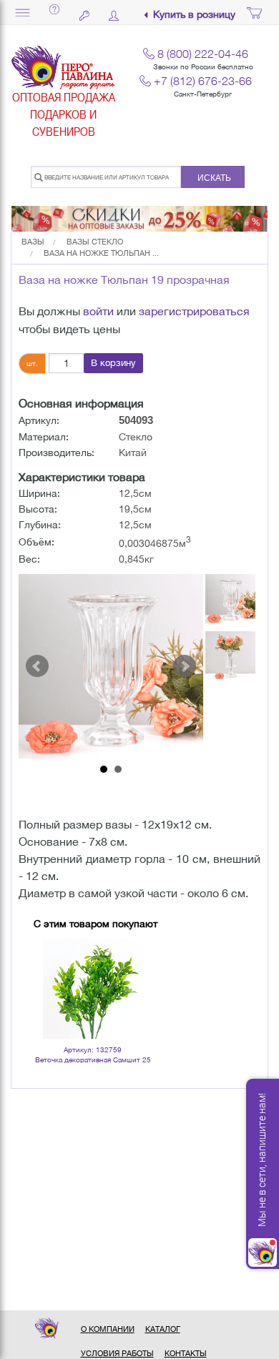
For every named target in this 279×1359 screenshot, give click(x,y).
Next (184, 666)
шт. (32, 363)
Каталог (162, 1329)
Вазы (32, 241)
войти (98, 311)
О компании (107, 1329)
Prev (37, 666)
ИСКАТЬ (214, 178)
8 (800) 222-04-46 (202, 53)
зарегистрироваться (194, 311)
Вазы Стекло (95, 241)
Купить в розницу (194, 14)
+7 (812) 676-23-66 (203, 80)
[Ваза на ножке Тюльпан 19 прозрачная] (111, 666)
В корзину (113, 362)
